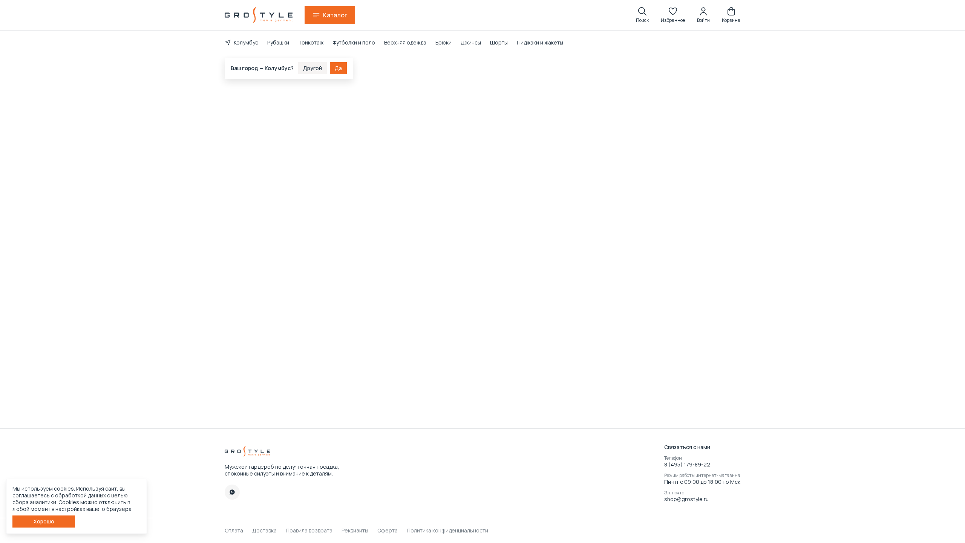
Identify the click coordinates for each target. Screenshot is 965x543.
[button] (673, 15)
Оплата (234, 530)
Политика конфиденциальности (447, 530)
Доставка (264, 530)
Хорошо (44, 521)
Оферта (387, 530)
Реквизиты (355, 530)
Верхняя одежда (405, 42)
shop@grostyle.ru (686, 499)
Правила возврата (309, 530)
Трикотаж (310, 42)
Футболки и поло (353, 42)
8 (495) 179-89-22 (687, 464)
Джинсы (471, 42)
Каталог (335, 15)
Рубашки (278, 42)
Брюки (443, 42)
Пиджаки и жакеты (540, 42)
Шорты (499, 42)
